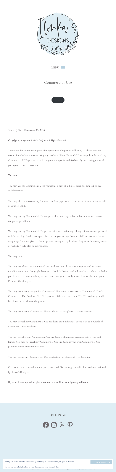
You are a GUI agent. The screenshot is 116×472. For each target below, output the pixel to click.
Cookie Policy (54, 467)
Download (58, 100)
